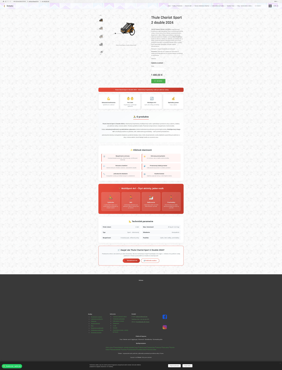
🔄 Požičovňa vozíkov (150, 260)
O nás (114, 325)
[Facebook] (3, 1)
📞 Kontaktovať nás (131, 260)
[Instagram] (6, 1)
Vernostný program (96, 332)
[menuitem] (170, 6)
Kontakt (115, 328)
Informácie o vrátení (118, 321)
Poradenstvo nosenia (96, 316)
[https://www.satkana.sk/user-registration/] (10, 1)
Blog (92, 325)
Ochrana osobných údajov (120, 316)
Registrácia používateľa (97, 328)
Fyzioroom (158, 347)
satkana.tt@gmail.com (34, 1)
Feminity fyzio (151, 347)
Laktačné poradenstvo (97, 319)
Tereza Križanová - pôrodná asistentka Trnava (126, 347)
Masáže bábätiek (95, 323)
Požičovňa (93, 321)
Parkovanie (116, 323)
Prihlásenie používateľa (97, 330)
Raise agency (165, 347)
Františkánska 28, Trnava (142, 321)
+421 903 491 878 (45, 1)
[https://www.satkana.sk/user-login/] (8, 1)
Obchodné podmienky (119, 319)
